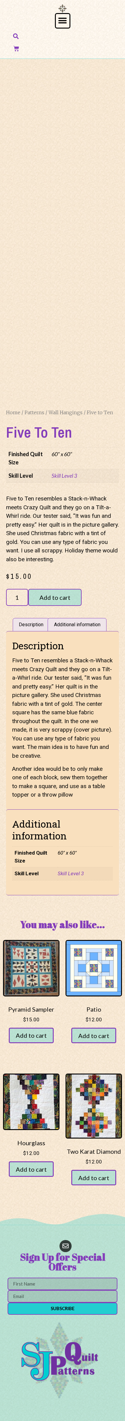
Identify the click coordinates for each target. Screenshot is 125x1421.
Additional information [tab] (77, 624)
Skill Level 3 (64, 475)
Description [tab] (31, 624)
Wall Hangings (66, 412)
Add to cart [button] (31, 1035)
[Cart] (16, 48)
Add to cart (54, 597)
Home (13, 412)
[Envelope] (65, 1246)
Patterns (34, 412)
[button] (62, 21)
